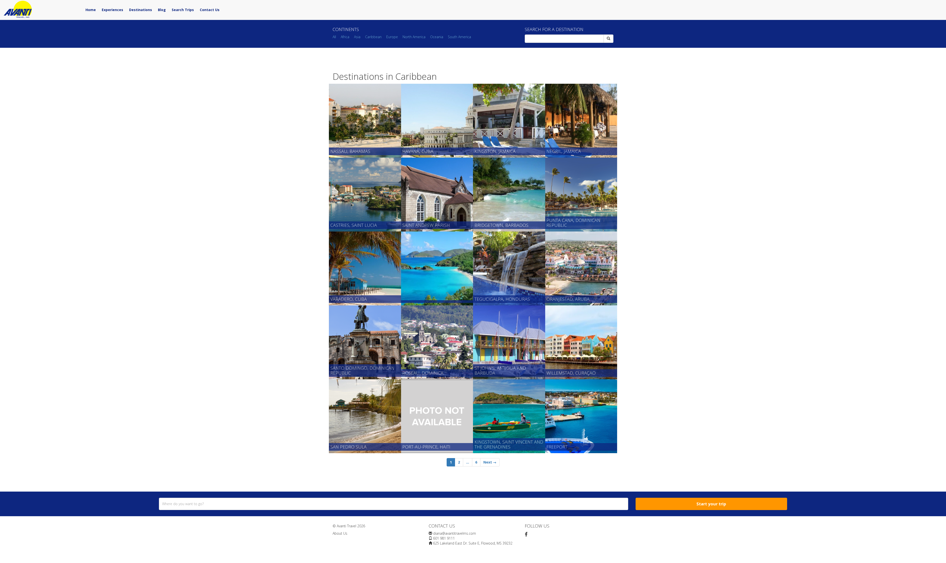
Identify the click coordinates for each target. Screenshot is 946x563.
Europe (392, 36)
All (334, 36)
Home (90, 9)
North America (414, 36)
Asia (357, 36)
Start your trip (711, 504)
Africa (345, 36)
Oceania (436, 36)
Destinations (140, 9)
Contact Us (210, 9)
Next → (489, 462)
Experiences (112, 9)
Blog (162, 9)
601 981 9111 (444, 538)
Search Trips (183, 9)
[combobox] (393, 504)
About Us (340, 533)
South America (459, 36)
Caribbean (373, 36)
